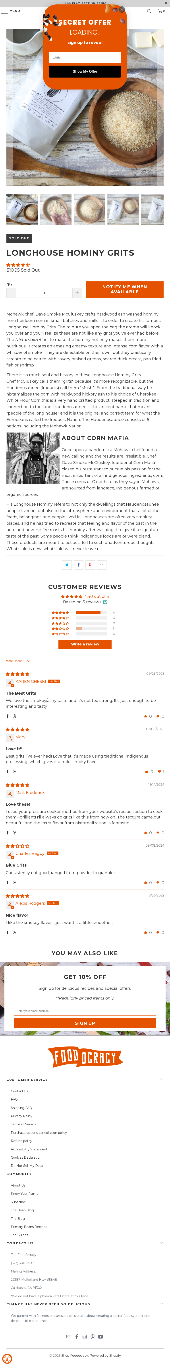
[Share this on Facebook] (78, 565)
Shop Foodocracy (74, 1356)
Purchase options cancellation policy (39, 1133)
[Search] (149, 11)
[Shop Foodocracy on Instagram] (84, 1337)
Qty (9, 284)
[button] (18, 265)
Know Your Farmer (25, 1194)
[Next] (160, 108)
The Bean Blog (22, 1210)
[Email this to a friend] (101, 565)
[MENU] (2, 11)
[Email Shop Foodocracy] (69, 1337)
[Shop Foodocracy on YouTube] (100, 1337)
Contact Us (19, 1091)
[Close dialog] (122, 9)
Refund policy (21, 1141)
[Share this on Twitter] (67, 565)
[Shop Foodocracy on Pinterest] (92, 1337)
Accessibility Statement (29, 1149)
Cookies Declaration (26, 1157)
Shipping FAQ (21, 1108)
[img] (17, 674)
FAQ (14, 1099)
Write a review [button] (85, 644)
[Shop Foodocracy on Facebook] (76, 1337)
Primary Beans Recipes (29, 1227)
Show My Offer (85, 71)
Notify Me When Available (124, 289)
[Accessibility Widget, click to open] (7, 1359)
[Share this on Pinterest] (90, 565)
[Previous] (9, 108)
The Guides (19, 1235)
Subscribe (18, 1202)
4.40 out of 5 (96, 596)
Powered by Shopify (105, 1356)
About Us (18, 1185)
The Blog (18, 1219)
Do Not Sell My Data (27, 1166)
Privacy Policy (21, 1116)
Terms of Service (24, 1124)
